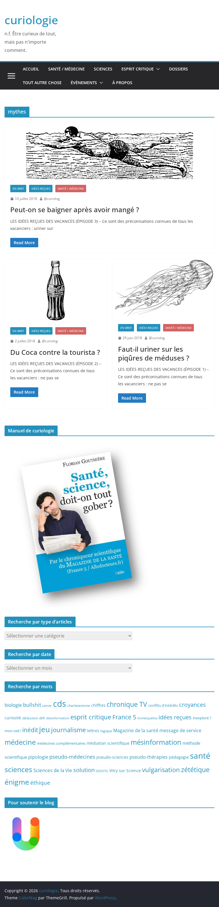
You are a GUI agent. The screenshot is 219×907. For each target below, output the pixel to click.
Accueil (31, 69)
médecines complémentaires (61, 743)
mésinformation (156, 742)
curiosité (13, 717)
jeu (44, 729)
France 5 (124, 717)
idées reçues (175, 717)
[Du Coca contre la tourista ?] (56, 290)
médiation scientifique (108, 743)
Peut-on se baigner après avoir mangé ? (74, 209)
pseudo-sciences (112, 757)
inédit (30, 730)
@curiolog (52, 198)
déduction (30, 718)
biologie (13, 705)
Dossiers (178, 69)
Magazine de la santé (135, 730)
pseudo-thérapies (148, 757)
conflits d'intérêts (163, 705)
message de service (180, 730)
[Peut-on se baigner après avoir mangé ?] (109, 150)
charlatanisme (78, 705)
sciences (18, 769)
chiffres (98, 705)
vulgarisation (161, 769)
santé (200, 755)
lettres (93, 730)
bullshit (32, 704)
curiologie (31, 20)
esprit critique (90, 716)
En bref (18, 189)
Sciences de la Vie (52, 770)
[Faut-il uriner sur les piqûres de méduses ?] (163, 288)
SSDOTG (102, 771)
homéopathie (147, 718)
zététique (195, 769)
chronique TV (127, 704)
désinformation (57, 718)
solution (84, 770)
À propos (122, 82)
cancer (47, 706)
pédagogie (179, 757)
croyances (192, 704)
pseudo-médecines (72, 756)
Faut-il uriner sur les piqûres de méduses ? (153, 353)
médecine (20, 742)
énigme (17, 782)
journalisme (68, 729)
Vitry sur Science (125, 770)
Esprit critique (137, 69)
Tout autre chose (42, 82)
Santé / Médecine (66, 69)
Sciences (103, 69)
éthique (40, 782)
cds (59, 703)
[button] (157, 69)
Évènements (84, 82)
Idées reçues (40, 189)
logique (106, 730)
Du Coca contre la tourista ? (55, 352)
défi (42, 718)
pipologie (38, 757)
